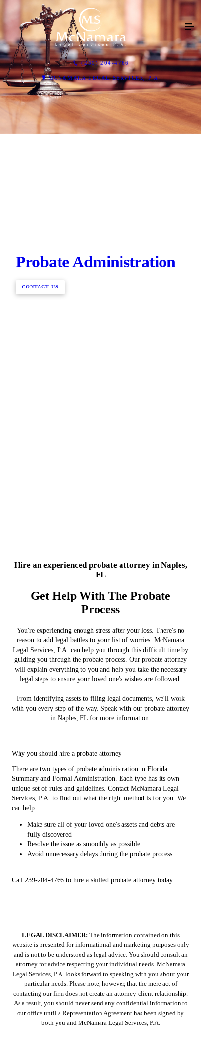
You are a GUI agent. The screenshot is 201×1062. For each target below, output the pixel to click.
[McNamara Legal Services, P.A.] (91, 27)
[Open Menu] (189, 27)
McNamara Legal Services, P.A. (104, 78)
